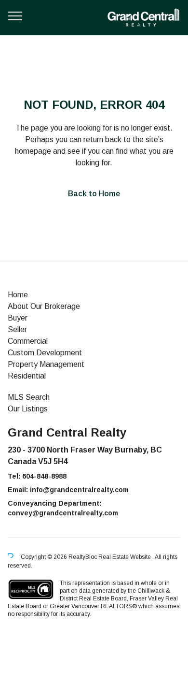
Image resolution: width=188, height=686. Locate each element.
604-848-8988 (44, 476)
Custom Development (45, 353)
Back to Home (94, 194)
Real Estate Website (125, 557)
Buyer (17, 318)
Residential (27, 376)
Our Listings (28, 409)
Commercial (28, 341)
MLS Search (29, 397)
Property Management (46, 364)
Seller (17, 329)
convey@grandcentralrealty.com (63, 513)
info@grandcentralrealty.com (79, 490)
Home (18, 295)
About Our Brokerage (44, 306)
